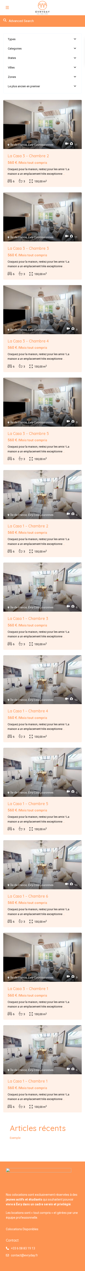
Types (11, 39)
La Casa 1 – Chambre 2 (28, 526)
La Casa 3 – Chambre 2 (28, 155)
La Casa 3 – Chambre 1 (28, 988)
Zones (12, 77)
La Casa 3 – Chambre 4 (28, 341)
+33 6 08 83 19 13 (23, 1248)
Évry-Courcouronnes (40, 144)
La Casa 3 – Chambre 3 (28, 248)
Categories (15, 48)
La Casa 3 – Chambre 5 (28, 433)
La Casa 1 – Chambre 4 (28, 710)
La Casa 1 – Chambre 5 (28, 803)
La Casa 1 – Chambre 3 (28, 618)
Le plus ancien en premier (24, 86)
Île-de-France (18, 144)
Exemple (15, 1137)
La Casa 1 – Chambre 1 (28, 1081)
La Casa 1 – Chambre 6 (28, 896)
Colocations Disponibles (22, 1229)
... (64, 173)
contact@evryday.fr (24, 1255)
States (12, 58)
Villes (11, 67)
